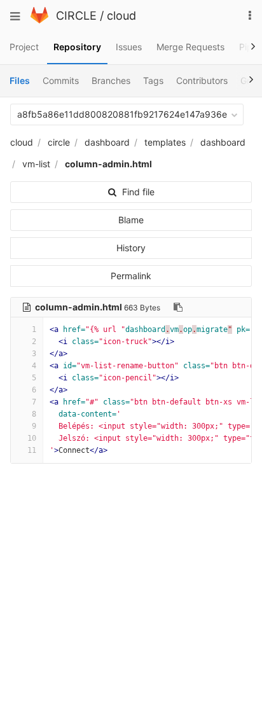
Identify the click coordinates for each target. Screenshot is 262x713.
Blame (131, 219)
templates (165, 142)
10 (31, 438)
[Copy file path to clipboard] (178, 307)
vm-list (36, 163)
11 (31, 450)
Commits (61, 80)
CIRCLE (76, 15)
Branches (111, 80)
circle (59, 142)
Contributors (202, 80)
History (131, 247)
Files (20, 80)
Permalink (131, 275)
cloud (121, 15)
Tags (153, 80)
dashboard (107, 142)
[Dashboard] (39, 20)
